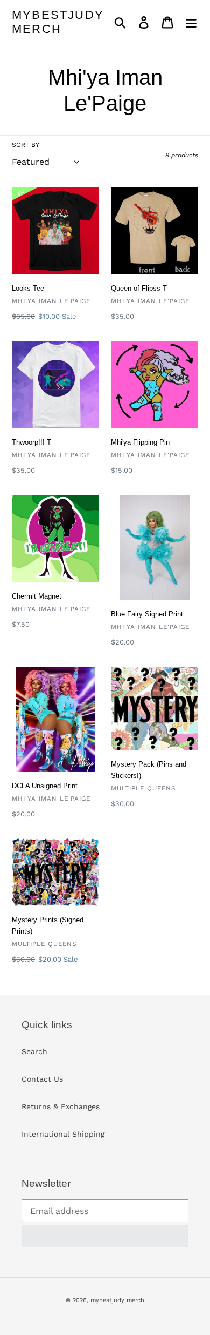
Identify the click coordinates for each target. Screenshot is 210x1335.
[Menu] (191, 22)
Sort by (25, 145)
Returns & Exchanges (61, 1106)
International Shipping (63, 1134)
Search (34, 1051)
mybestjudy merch (58, 22)
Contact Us (42, 1079)
